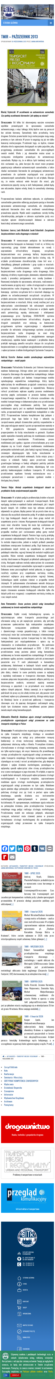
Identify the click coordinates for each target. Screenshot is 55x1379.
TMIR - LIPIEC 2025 (32, 873)
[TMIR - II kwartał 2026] (12, 1035)
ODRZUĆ (15, 1375)
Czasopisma (9, 1091)
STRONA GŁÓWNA (10, 22)
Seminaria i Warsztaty (13, 1077)
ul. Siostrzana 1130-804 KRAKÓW (29, 1259)
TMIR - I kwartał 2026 (33, 911)
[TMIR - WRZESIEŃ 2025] (12, 965)
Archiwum (8, 1101)
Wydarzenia (8, 1084)
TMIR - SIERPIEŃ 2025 (33, 981)
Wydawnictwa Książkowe (14, 1098)
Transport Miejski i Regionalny (31, 866)
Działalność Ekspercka (13, 1087)
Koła (6, 1070)
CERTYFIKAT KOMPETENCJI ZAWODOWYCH (21, 1080)
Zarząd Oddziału (10, 1067)
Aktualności (13, 866)
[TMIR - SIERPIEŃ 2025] (12, 1000)
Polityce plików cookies (33, 1371)
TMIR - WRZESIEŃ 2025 (34, 946)
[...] (12, 904)
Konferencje (9, 1074)
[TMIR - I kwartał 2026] (12, 930)
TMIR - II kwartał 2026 (33, 1016)
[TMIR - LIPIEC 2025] (12, 892)
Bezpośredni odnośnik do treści (26, 868)
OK (6, 1375)
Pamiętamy (8, 1104)
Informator (8, 1094)
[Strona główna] (3, 1056)
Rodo (50, 1371)
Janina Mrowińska (37, 41)
